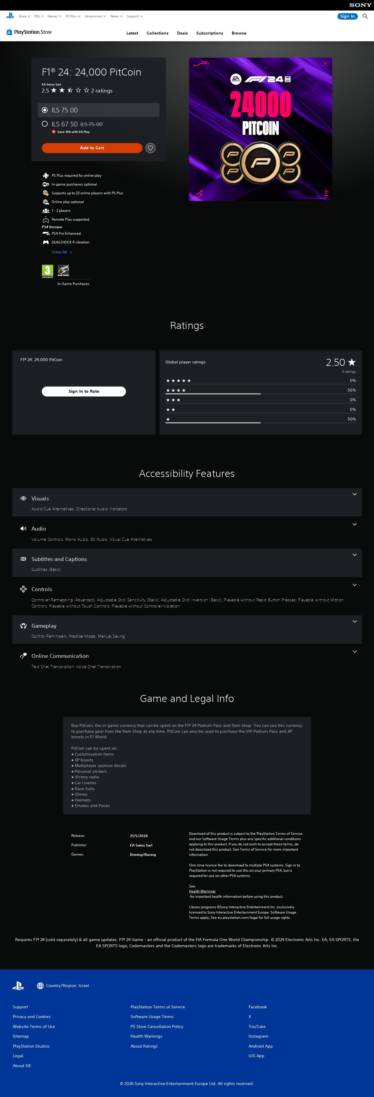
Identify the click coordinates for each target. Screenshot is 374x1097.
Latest (132, 33)
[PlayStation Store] (30, 32)
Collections (158, 33)
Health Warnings (202, 891)
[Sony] (360, 9)
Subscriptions (209, 33)
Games (52, 16)
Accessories (93, 16)
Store (22, 16)
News (115, 16)
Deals (182, 33)
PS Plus (71, 16)
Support (132, 16)
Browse (239, 33)
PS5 (37, 16)
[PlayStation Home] (10, 16)
